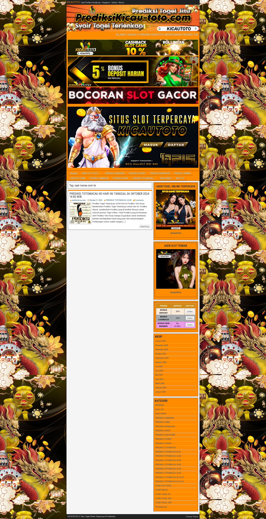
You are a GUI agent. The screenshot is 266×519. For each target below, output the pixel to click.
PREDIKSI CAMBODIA (98, 178)
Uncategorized (161, 507)
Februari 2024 (160, 388)
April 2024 (159, 379)
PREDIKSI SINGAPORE (160, 173)
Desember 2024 (161, 345)
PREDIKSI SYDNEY (137, 173)
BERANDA (159, 405)
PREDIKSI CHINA (77, 178)
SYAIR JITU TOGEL (89, 173)
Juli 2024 (159, 366)
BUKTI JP (180, 178)
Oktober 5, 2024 (95, 200)
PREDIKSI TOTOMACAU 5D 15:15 (169, 477)
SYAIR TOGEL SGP (163, 503)
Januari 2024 (160, 392)
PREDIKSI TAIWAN (182, 173)
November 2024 (161, 349)
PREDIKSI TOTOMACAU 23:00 (168, 473)
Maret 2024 (159, 383)
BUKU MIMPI (166, 178)
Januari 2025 (160, 341)
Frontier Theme (192, 516)
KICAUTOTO (73, 2)
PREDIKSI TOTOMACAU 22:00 (168, 469)
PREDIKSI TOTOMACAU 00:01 (168, 452)
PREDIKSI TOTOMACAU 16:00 (118, 200)
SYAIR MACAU (161, 490)
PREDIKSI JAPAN (120, 178)
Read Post (145, 226)
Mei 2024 (159, 375)
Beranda (73, 173)
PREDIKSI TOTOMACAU (142, 178)
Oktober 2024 (160, 354)
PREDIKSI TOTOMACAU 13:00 (168, 456)
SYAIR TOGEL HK (162, 494)
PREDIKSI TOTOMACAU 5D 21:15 (169, 481)
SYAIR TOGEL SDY (163, 498)
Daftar (190, 311)
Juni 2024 (159, 371)
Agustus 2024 (160, 362)
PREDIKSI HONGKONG (115, 173)
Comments (139, 200)
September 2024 (161, 358)
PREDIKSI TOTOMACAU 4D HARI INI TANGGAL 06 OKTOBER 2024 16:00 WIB (109, 195)
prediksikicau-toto (79, 200)
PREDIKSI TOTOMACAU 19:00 (168, 464)
